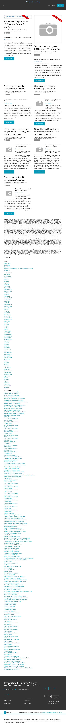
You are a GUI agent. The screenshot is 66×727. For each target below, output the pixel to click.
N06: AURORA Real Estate (51, 241)
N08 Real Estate (59, 241)
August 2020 (7, 341)
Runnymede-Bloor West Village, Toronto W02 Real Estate (43, 244)
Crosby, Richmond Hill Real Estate (55, 228)
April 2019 (6, 364)
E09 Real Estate (50, 231)
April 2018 (6, 382)
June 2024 (6, 293)
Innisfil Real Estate (8, 535)
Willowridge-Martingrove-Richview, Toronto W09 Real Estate (18, 667)
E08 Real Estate (34, 231)
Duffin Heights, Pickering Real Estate (12, 476)
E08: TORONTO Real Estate (42, 231)
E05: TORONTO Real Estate (26, 231)
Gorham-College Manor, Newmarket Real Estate (31, 234)
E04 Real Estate (8, 488)
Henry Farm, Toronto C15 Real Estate (17, 235)
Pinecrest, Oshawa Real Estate (31, 243)
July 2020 (6, 342)
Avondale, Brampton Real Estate (50, 219)
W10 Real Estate (21, 250)
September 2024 (8, 291)
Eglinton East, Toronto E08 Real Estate (42, 233)
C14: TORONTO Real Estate (41, 225)
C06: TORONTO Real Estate (46, 223)
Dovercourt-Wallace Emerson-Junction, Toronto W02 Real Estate (43, 229)
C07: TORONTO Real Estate (11, 431)
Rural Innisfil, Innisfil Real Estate (11, 593)
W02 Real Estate (8, 618)
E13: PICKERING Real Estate (46, 232)
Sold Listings (7, 270)
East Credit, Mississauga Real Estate (13, 233)
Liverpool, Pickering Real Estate (18, 239)
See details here (8, 39)
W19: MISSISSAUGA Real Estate (24, 251)
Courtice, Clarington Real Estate (43, 228)
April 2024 (6, 294)
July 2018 (6, 377)
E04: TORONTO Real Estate (11, 231)
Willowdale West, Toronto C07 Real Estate (49, 253)
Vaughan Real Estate (9, 614)
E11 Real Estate (24, 232)
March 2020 (7, 347)
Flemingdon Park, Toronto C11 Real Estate (15, 234)
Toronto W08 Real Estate (10, 611)
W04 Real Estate (15, 249)
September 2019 (8, 357)
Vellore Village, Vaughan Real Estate (12, 616)
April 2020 (6, 346)
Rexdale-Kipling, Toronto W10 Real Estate (14, 586)
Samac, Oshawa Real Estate (12, 245)
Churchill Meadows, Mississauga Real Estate (14, 463)
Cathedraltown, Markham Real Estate (13, 458)
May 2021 (6, 326)
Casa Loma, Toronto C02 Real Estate (13, 456)
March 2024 (7, 296)
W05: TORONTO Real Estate (38, 249)
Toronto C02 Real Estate (38, 246)
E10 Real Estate (9, 232)
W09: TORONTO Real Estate (13, 250)
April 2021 (6, 327)
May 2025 (6, 283)
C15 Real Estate (49, 225)
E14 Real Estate (54, 232)
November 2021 (8, 317)
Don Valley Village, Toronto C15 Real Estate (11, 229)
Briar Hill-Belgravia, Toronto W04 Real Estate (14, 412)
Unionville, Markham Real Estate (11, 613)
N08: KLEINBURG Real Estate (9, 242)
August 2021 (7, 321)
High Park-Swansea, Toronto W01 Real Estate (46, 235)
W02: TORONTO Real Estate (11, 619)
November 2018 (8, 371)
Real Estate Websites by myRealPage (54, 712)
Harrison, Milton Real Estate (10, 526)
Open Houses (7, 267)
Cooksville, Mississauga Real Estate (31, 228)
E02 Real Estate (29, 230)
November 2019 (7, 354)
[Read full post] (18, 17)
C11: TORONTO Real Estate (11, 225)
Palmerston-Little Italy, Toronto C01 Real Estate (15, 579)
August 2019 (7, 359)
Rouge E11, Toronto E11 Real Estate (27, 244)
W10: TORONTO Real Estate (28, 250)
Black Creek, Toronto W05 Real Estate (26, 221)
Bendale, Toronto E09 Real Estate (52, 220)
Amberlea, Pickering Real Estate (27, 219)
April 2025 (6, 284)
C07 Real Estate (54, 223)
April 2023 (6, 303)
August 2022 (7, 307)
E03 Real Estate (45, 230)
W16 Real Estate (53, 250)
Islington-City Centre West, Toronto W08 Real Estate (17, 538)
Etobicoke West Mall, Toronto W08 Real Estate (15, 520)
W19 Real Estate (16, 251)
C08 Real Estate (15, 224)
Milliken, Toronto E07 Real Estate (9, 240)
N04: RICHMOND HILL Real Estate (35, 241)
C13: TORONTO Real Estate (26, 225)
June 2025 (6, 281)
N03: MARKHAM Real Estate (19, 241)
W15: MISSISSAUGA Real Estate (44, 250)
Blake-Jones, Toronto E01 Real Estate (40, 221)
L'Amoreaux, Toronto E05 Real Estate (51, 238)
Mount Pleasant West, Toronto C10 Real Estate (15, 559)
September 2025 (8, 278)
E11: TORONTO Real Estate (31, 232)
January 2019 (7, 369)
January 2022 (7, 316)
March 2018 (6, 384)
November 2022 (8, 304)
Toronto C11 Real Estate (46, 246)
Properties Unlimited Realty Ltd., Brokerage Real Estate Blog (18, 268)
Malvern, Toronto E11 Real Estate (41, 239)
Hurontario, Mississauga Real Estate (12, 533)
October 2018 (7, 372)
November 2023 (8, 298)
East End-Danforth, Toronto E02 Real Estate (27, 233)
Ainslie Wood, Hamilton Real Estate (15, 219)
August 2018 (7, 376)
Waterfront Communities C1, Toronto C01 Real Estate (32, 252)
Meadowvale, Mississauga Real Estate (53, 239)
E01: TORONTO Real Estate (22, 230)
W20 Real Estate (33, 251)
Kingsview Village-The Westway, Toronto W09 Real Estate (23, 238)
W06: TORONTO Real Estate (54, 249)
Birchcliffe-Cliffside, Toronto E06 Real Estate (12, 221)
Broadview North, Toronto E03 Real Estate (25, 222)
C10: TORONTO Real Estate (54, 224)
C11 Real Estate (7, 443)
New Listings (7, 265)
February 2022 (7, 314)
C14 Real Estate (34, 225)
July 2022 (6, 309)
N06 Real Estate (44, 241)
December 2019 (8, 352)
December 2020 (8, 334)
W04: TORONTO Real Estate (22, 249)
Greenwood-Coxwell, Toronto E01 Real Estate (49, 234)
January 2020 (7, 351)
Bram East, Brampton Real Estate (53, 221)
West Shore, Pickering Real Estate (12, 661)
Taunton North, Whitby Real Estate (19, 246)
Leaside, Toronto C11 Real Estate (12, 546)
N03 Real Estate (11, 241)
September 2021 (8, 319)
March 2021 (6, 329)
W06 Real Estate (46, 249)
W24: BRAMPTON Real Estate (17, 252)
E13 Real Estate (39, 232)
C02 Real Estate (7, 223)
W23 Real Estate (50, 251)
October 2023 (7, 299)
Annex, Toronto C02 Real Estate (38, 219)
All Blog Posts (7, 263)
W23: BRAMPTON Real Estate (11, 652)
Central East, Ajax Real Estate (11, 460)
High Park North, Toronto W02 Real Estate (31, 235)
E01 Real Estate (14, 230)
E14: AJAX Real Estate (9, 513)
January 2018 (7, 387)
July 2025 (6, 279)
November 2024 (8, 289)
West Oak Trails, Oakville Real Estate (48, 252)
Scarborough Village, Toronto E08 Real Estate (25, 245)
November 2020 (8, 336)
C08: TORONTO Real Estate (22, 224)
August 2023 (7, 301)
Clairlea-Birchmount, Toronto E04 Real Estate (16, 228)
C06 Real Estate (38, 223)
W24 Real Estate (9, 252)
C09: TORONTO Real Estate (38, 224)
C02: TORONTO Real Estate (14, 223)
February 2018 (7, 386)
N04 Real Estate (26, 241)
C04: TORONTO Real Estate (30, 223)
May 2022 (6, 311)
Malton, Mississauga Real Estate (29, 239)
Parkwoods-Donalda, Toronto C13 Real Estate (18, 243)
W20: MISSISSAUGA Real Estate (41, 251)
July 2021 (6, 322)
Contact (60, 5)
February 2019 (7, 367)
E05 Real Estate (19, 231)
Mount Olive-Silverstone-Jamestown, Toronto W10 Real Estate (38, 240)
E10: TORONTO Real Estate (16, 232)
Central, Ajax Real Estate (10, 461)
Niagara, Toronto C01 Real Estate (44, 242)
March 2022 (7, 312)
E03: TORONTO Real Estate (53, 230)
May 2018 (6, 381)
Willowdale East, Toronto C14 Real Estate (34, 253)
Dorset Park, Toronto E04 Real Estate (25, 229)
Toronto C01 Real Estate (29, 246)
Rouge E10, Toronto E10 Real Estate (14, 244)
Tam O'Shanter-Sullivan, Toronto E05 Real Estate (16, 599)
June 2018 (6, 379)
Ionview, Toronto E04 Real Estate (12, 536)
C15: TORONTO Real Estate (56, 225)
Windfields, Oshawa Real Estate (26, 254)
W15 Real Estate (36, 250)
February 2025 (7, 288)
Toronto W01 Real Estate (10, 609)
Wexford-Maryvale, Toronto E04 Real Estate (19, 253)
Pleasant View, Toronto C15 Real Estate (44, 243)
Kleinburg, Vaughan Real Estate (38, 238)
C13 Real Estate (18, 225)
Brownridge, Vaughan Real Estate (14, 30)
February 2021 (7, 331)
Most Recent (7, 274)
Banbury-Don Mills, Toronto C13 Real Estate (14, 398)
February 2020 (7, 349)
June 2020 (6, 344)
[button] (52, 5)
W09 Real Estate (8, 631)
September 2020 (8, 339)
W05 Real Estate (30, 249)
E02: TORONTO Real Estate (37, 230)
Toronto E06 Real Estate (55, 246)
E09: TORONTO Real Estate (11, 500)
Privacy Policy (44, 712)
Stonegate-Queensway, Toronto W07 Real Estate (42, 245)
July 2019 (6, 361)
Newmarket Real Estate (19, 242)
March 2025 (7, 286)
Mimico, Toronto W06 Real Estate (21, 240)
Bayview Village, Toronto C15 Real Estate (21, 220)
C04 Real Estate (22, 223)
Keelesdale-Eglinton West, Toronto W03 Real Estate (16, 540)
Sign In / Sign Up (52, 5)
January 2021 (7, 332)
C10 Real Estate (46, 224)
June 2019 (6, 362)
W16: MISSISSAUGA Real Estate (11, 643)
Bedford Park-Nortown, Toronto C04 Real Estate (37, 220)
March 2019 (6, 366)
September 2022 (8, 306)
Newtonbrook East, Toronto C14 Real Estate (30, 242)
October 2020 (7, 337)
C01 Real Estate (48, 222)
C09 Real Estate (30, 224)
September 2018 (8, 374)
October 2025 (7, 276)
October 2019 (7, 356)
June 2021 (6, 324)
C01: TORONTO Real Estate (55, 222)
